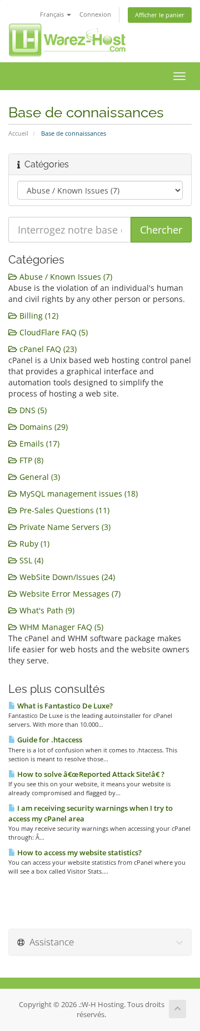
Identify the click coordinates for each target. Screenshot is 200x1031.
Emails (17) (38, 443)
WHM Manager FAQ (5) (60, 627)
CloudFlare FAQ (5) (52, 332)
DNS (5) (32, 410)
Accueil (18, 133)
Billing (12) (37, 315)
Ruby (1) (33, 543)
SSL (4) (30, 560)
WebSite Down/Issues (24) (66, 577)
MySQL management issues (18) (77, 493)
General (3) (38, 477)
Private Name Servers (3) (64, 527)
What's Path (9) (45, 610)
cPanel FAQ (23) (47, 349)
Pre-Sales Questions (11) (63, 510)
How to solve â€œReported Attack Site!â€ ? (90, 774)
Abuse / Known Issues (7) (64, 276)
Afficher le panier (159, 15)
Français (53, 14)
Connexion (95, 14)
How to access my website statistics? (79, 852)
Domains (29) (42, 427)
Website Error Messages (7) (69, 593)
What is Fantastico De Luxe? (64, 706)
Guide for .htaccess (49, 740)
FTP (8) (30, 460)
